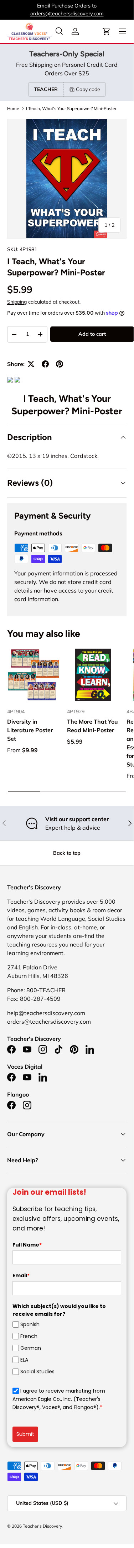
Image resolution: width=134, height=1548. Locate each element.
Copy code (88, 89)
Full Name (27, 1244)
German (30, 1348)
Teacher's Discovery (42, 1526)
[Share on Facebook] (45, 364)
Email (21, 1275)
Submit (25, 1434)
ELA (24, 1359)
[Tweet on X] (31, 364)
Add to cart (92, 334)
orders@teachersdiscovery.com (67, 13)
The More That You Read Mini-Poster (92, 726)
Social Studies (37, 1371)
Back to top (67, 853)
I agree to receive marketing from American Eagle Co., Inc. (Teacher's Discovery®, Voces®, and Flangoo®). (58, 1399)
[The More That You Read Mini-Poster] (93, 675)
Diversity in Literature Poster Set (30, 730)
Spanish (30, 1324)
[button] (106, 31)
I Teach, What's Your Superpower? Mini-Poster (71, 108)
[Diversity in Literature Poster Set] (33, 675)
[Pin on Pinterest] (59, 364)
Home (13, 108)
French (28, 1336)
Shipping (17, 302)
